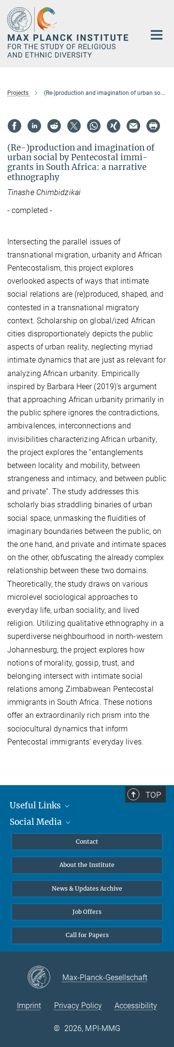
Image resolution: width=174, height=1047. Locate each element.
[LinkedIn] (34, 126)
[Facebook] (14, 126)
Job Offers (87, 911)
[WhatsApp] (94, 126)
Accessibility (136, 1005)
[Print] (153, 126)
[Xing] (113, 126)
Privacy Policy (78, 1005)
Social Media (37, 822)
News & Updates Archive (87, 888)
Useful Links (36, 805)
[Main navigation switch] (156, 35)
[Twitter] (74, 126)
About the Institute (87, 864)
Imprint (29, 1005)
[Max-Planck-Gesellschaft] (44, 977)
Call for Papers (87, 935)
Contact (87, 841)
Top (153, 795)
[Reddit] (54, 126)
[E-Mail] (133, 126)
